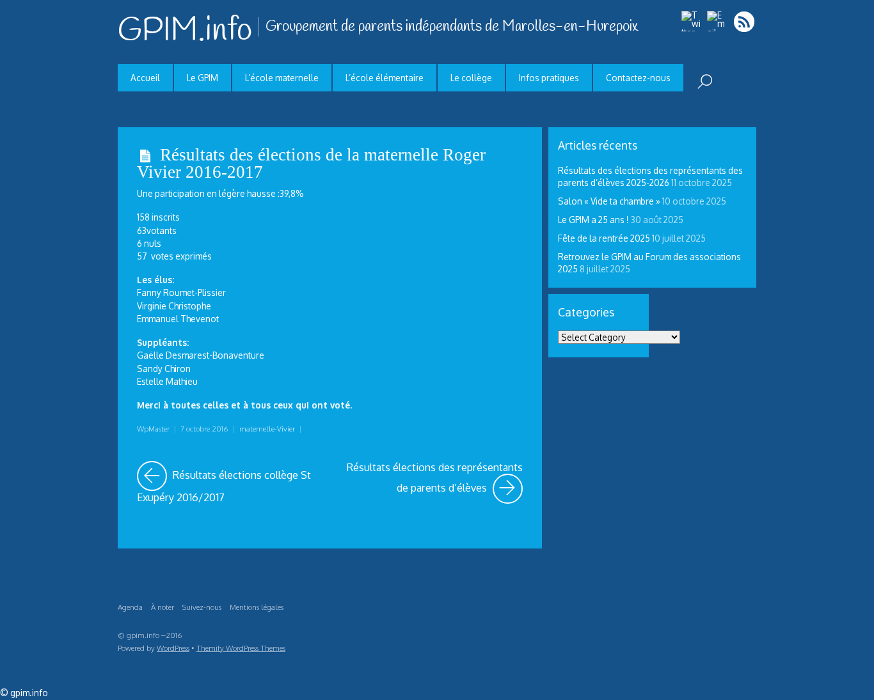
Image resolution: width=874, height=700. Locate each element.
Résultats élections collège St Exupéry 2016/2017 (229, 483)
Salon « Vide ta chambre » (609, 201)
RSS (745, 21)
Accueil (145, 77)
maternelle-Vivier (267, 428)
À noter (162, 607)
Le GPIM (202, 77)
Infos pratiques (549, 77)
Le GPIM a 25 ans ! (593, 219)
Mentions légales (256, 607)
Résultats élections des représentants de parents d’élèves (434, 477)
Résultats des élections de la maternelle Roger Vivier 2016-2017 (311, 163)
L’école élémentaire (385, 77)
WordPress (173, 648)
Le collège (471, 77)
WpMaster (153, 428)
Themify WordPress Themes (240, 648)
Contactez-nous (638, 77)
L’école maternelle (282, 77)
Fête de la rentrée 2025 (604, 238)
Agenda (130, 607)
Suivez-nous (201, 607)
